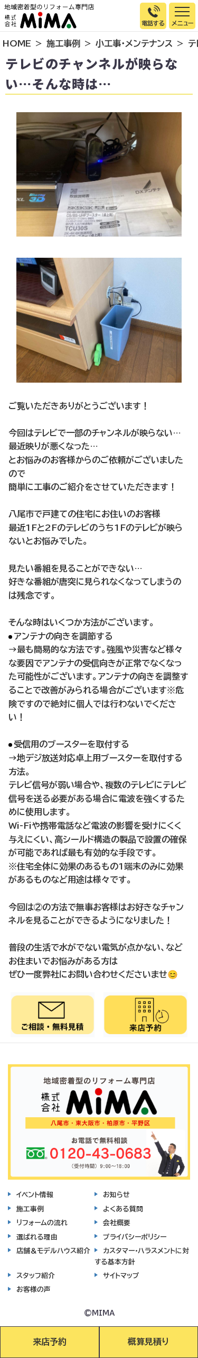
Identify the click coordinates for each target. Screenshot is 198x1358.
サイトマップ (121, 1275)
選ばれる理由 (37, 1237)
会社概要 (116, 1222)
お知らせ (116, 1194)
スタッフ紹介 (35, 1275)
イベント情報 (34, 1194)
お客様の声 (33, 1289)
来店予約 (50, 1341)
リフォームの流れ (42, 1222)
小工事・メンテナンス (134, 43)
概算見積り (148, 1341)
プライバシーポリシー (134, 1237)
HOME (17, 43)
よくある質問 (123, 1209)
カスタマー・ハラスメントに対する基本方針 (142, 1256)
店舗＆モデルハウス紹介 (53, 1250)
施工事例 (63, 43)
